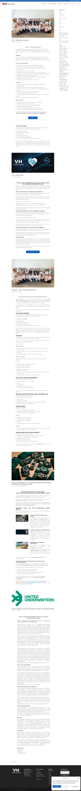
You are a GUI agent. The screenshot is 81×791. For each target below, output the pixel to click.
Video (60, 28)
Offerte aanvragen (52, 3)
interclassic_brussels (62, 60)
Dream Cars (61, 53)
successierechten (62, 86)
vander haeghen (62, 88)
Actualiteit (61, 46)
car (67, 48)
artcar (65, 46)
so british (65, 84)
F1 (66, 55)
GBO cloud (37, 187)
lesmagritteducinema (65, 64)
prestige (64, 76)
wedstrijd (65, 90)
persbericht (61, 71)
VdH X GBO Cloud (17, 175)
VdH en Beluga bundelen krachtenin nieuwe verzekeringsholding (33, 609)
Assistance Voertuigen (41, 775)
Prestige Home (61, 81)
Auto (60, 11)
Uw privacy (66, 788)
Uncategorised (61, 26)
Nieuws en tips (66, 3)
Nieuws (20, 42)
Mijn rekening (77, 0)
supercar (67, 86)
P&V (67, 69)
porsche (60, 76)
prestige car (61, 77)
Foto (60, 16)
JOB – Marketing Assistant (20, 40)
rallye (66, 81)
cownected (23, 789)
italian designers (62, 62)
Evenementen (61, 14)
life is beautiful (61, 66)
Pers (20, 177)
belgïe (65, 48)
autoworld (61, 48)
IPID (50, 771)
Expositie (63, 55)
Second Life (39, 779)
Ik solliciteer (33, 118)
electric (65, 53)
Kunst (60, 21)
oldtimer (63, 67)
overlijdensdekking (62, 69)
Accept (57, 786)
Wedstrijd (60, 30)
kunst (60, 64)
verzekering (61, 90)
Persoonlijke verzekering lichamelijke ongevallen (63, 74)
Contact (72, 3)
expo (60, 55)
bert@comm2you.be (21, 753)
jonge (66, 62)
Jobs (17, 42)
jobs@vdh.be (46, 443)
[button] (78, 778)
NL (75, 3)
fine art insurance (65, 57)
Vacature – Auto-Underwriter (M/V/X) (24, 290)
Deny (66, 786)
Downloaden (72, 0)
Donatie (60, 13)
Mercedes (66, 66)
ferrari (60, 57)
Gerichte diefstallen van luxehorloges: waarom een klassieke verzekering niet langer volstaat (31, 483)
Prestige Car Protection (63, 79)
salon (64, 83)
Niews (60, 67)
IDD (49, 773)
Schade (50, 775)
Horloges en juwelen (20, 485)
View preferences (75, 786)
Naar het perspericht (33, 252)
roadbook (61, 83)
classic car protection (62, 50)
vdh (66, 88)
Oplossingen (44, 3)
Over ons (59, 3)
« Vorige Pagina (14, 761)
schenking (61, 84)
